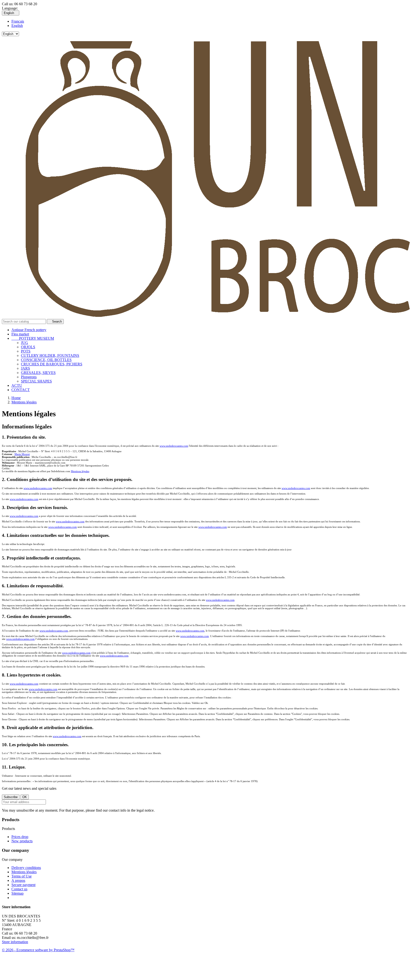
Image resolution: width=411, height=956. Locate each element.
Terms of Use (21, 876)
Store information (15, 942)
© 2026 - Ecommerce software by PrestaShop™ (38, 950)
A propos (18, 880)
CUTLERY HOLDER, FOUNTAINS (50, 355)
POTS (25, 351)
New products (22, 841)
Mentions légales (80, 471)
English (17, 26)
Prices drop (19, 837)
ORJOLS (28, 347)
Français (17, 21)
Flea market (20, 334)
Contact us (19, 889)
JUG (24, 343)
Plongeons (29, 377)
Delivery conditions (26, 868)
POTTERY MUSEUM (32, 338)
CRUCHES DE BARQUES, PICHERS (51, 364)
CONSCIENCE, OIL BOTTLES (46, 360)
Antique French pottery (28, 330)
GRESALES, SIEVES (38, 373)
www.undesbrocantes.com (174, 445)
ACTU (16, 385)
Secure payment (23, 885)
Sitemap (17, 893)
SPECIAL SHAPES (36, 381)
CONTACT (20, 390)
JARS (25, 368)
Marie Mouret (22, 454)
